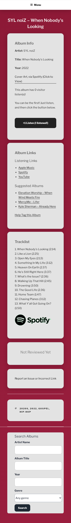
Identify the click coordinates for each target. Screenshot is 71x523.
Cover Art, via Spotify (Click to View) (34, 79)
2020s (24, 408)
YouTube (24, 176)
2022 (33, 408)
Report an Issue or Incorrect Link (35, 378)
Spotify (23, 172)
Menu (37, 4)
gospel (43, 408)
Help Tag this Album (28, 215)
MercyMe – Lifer (29, 202)
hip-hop (25, 412)
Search (22, 507)
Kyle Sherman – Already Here (37, 206)
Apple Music (26, 167)
